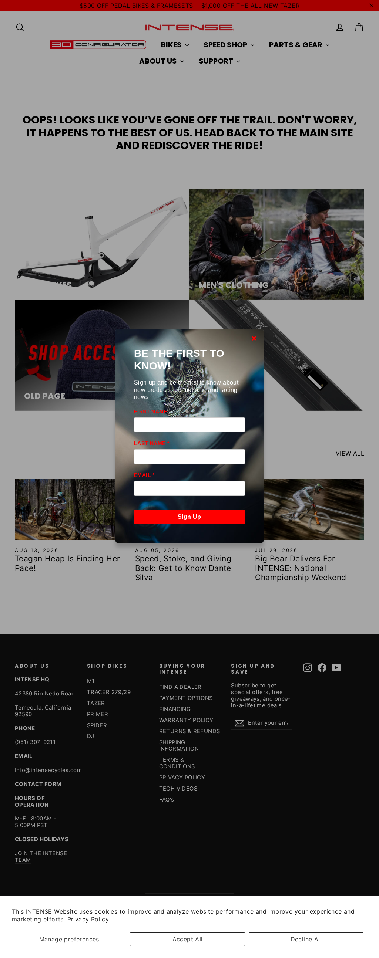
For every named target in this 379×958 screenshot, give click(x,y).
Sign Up (189, 517)
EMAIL (144, 475)
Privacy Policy (88, 919)
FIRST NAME (150, 411)
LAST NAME (151, 443)
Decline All (306, 939)
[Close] (254, 338)
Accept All (187, 939)
